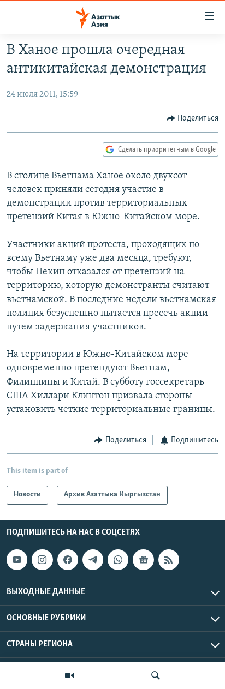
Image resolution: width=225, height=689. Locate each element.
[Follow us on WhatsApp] (118, 559)
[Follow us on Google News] (143, 559)
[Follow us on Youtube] (17, 559)
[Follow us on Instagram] (42, 559)
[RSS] (168, 559)
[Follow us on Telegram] (92, 559)
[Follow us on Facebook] (67, 559)
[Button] (193, 118)
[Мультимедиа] (69, 675)
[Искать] (155, 675)
